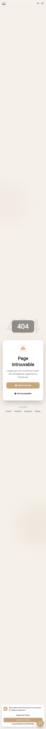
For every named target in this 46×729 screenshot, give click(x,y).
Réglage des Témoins (23, 715)
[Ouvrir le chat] (40, 723)
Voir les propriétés (24, 393)
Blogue (37, 411)
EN (38, 3)
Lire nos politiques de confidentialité (23, 724)
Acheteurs (28, 411)
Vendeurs (18, 411)
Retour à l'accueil (24, 385)
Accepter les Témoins (23, 720)
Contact (9, 411)
